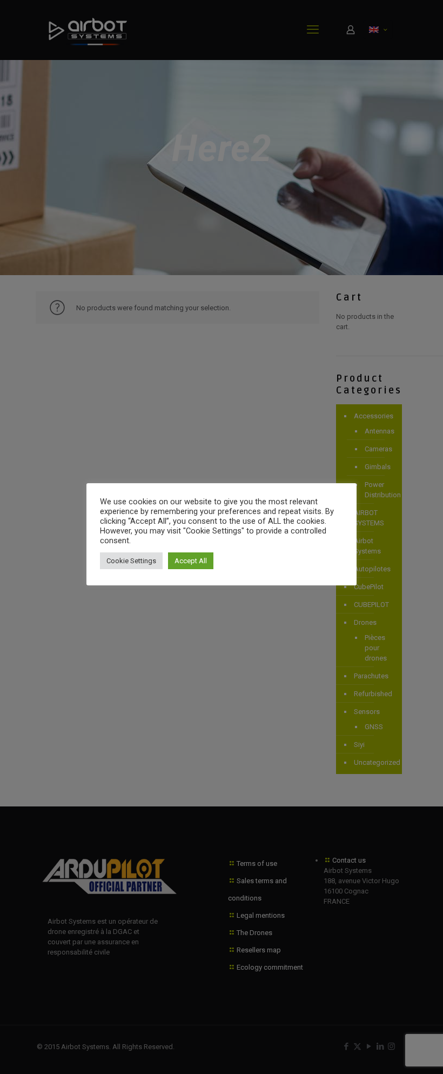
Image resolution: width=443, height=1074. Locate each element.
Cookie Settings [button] (131, 561)
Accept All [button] (190, 561)
